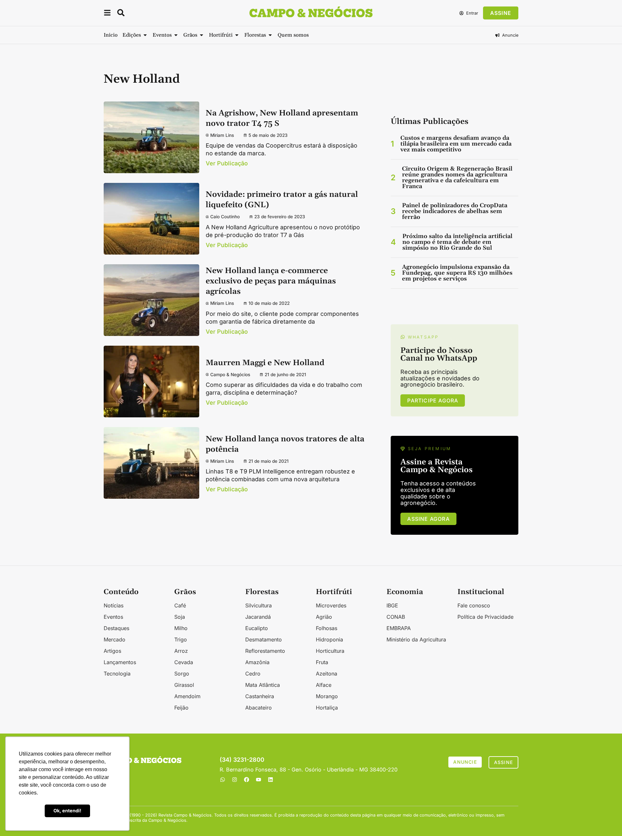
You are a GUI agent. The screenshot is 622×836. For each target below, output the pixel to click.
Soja (179, 617)
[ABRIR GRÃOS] (201, 35)
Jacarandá (258, 617)
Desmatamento (263, 639)
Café (180, 605)
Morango (327, 696)
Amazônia (257, 662)
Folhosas (326, 628)
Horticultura (330, 651)
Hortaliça (327, 707)
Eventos (113, 617)
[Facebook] (246, 779)
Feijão (181, 707)
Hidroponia (329, 639)
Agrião (324, 617)
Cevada (183, 662)
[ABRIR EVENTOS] (176, 35)
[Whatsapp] (222, 779)
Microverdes (331, 605)
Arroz (181, 651)
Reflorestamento (265, 651)
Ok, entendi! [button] (67, 810)
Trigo (180, 639)
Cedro (252, 673)
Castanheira (259, 696)
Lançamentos (120, 662)
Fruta (322, 662)
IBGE (392, 605)
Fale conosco (473, 605)
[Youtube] (258, 779)
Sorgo (181, 673)
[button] (107, 13)
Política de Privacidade (485, 617)
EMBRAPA (398, 628)
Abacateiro (258, 707)
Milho (181, 628)
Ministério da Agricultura (416, 639)
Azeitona (326, 673)
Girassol (184, 685)
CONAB (395, 617)
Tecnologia (117, 673)
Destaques (116, 628)
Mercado (114, 639)
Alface (323, 685)
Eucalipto (256, 628)
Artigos (112, 651)
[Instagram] (234, 779)
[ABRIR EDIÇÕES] (145, 35)
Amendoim (187, 696)
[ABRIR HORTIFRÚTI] (236, 35)
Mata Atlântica (262, 685)
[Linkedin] (270, 779)
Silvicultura (258, 605)
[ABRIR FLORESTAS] (270, 35)
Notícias (113, 605)
